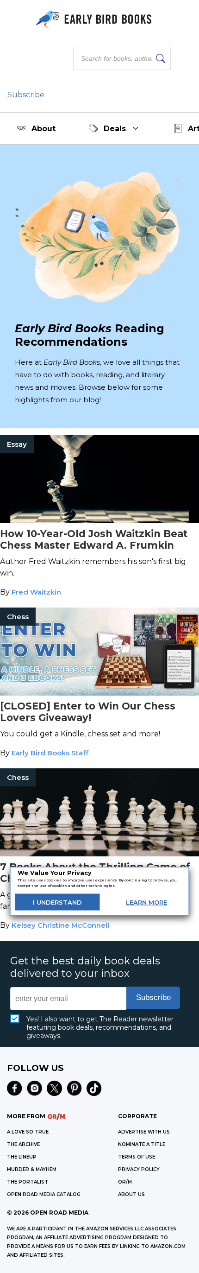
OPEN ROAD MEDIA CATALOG (44, 1194)
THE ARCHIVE (23, 1144)
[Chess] (99, 693)
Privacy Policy (139, 1169)
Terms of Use (136, 1157)
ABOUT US (131, 1194)
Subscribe (25, 94)
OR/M (125, 1182)
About (43, 128)
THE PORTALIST (27, 1182)
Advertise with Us (144, 1132)
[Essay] (99, 520)
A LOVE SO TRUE (28, 1132)
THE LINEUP (22, 1157)
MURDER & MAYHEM (31, 1169)
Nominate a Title (141, 1144)
